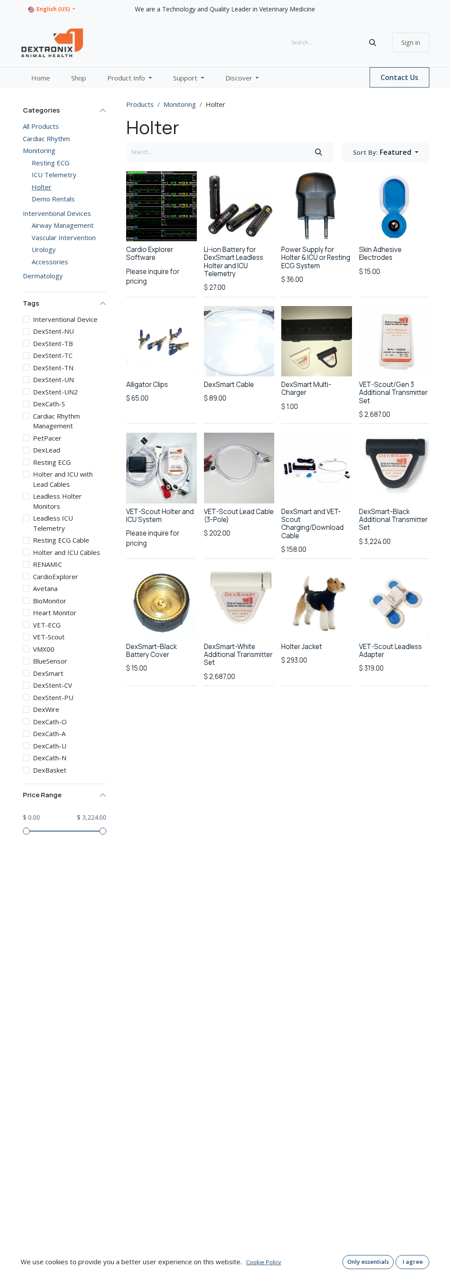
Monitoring (39, 150)
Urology (44, 249)
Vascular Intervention (64, 237)
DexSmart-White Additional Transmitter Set (238, 654)
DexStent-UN (53, 379)
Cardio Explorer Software (149, 253)
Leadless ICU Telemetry (53, 523)
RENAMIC (47, 564)
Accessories (50, 261)
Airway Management (63, 225)
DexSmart (48, 673)
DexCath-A (49, 733)
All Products (41, 126)
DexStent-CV (52, 685)
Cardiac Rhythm (46, 138)
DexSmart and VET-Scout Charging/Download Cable (312, 523)
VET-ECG (47, 624)
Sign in (410, 42)
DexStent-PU (53, 697)
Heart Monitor (54, 612)
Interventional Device (65, 319)
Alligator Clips (147, 384)
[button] (385, 152)
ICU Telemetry (54, 174)
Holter (41, 186)
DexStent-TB (53, 343)
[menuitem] (41, 78)
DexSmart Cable (229, 384)
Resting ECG (50, 162)
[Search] (372, 42)
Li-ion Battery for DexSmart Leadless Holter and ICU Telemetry (233, 261)
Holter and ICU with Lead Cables (63, 479)
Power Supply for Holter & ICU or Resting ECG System (315, 257)
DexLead (46, 449)
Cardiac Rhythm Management (56, 421)
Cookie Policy (263, 1262)
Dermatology (43, 275)
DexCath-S (49, 403)
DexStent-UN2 (55, 391)
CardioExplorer (55, 576)
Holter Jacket (301, 646)
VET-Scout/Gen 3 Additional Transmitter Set (393, 392)
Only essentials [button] (368, 1262)
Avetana (45, 588)
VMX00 (43, 649)
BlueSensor (50, 661)
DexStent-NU (53, 331)
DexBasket (49, 770)
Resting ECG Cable (61, 540)
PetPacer (47, 438)
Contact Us (399, 77)
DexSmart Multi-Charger (306, 388)
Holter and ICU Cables (66, 552)
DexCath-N (49, 757)
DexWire (46, 709)
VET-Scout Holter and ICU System (160, 515)
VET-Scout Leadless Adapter (390, 650)
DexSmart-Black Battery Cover (151, 650)
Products (140, 104)
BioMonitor (49, 600)
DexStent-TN (53, 367)
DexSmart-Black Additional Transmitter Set (393, 519)
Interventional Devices (57, 213)
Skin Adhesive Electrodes (380, 253)
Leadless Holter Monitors (57, 501)
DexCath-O (50, 721)
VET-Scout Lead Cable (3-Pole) (239, 515)
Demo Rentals (53, 198)
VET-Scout (49, 636)
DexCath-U (49, 745)
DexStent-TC (53, 355)
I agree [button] (413, 1262)
